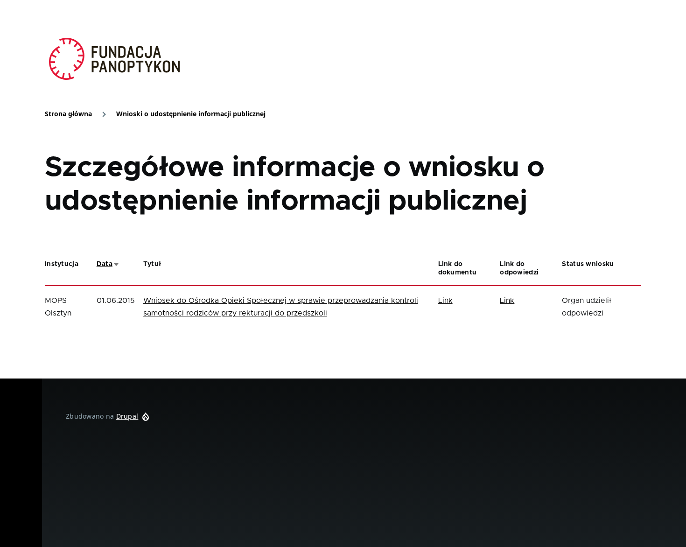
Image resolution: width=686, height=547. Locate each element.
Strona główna (68, 113)
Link (445, 300)
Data (108, 264)
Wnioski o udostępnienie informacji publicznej (191, 113)
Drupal (127, 416)
